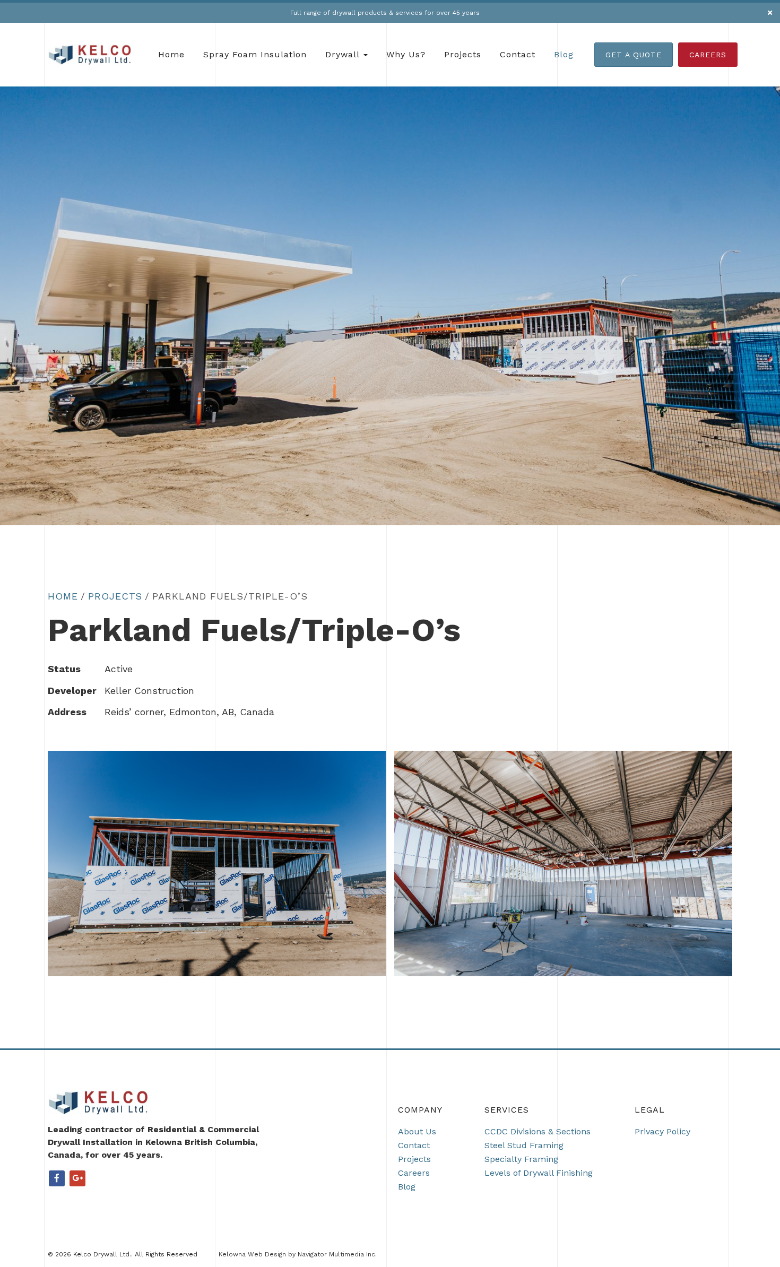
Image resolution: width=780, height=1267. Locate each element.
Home (171, 54)
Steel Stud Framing (524, 1145)
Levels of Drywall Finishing (538, 1173)
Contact (517, 54)
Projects (462, 54)
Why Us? (406, 54)
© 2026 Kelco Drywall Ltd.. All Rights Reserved (122, 1254)
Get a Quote (633, 54)
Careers (707, 54)
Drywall (343, 54)
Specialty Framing (521, 1159)
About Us (417, 1131)
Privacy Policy (662, 1131)
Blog (564, 54)
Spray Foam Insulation (255, 54)
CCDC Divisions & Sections (537, 1131)
